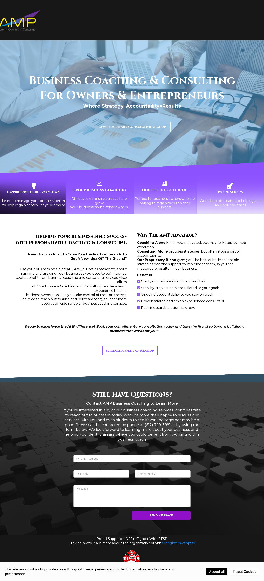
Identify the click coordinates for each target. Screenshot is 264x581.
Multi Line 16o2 (85, 481)
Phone (140, 465)
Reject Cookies (244, 571)
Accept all (217, 571)
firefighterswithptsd (178, 543)
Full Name (81, 465)
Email (78, 451)
